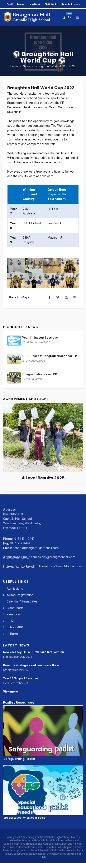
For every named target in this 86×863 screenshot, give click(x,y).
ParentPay (14, 614)
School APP (15, 627)
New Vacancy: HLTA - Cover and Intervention (33, 652)
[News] (69, 17)
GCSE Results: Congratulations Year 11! (49, 356)
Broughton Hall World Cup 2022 (55, 66)
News (26, 66)
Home (14, 66)
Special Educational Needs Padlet (25, 817)
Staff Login (50, 4)
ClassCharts (15, 608)
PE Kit (11, 621)
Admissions (15, 588)
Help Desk (34, 4)
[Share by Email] (74, 297)
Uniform (12, 634)
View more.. (11, 691)
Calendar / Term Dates (22, 601)
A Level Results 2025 (43, 478)
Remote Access (70, 4)
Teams (20, 4)
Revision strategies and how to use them (31, 665)
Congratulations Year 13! (39, 374)
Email (9, 4)
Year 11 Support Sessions (40, 337)
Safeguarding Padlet (19, 759)
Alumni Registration (20, 595)
